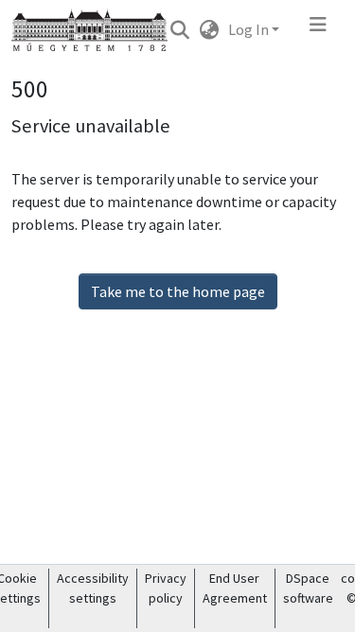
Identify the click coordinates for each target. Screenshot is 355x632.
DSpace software (308, 588)
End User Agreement (235, 588)
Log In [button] (250, 29)
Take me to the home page (178, 291)
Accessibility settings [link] (93, 588)
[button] (179, 29)
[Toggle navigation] (318, 29)
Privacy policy (165, 588)
